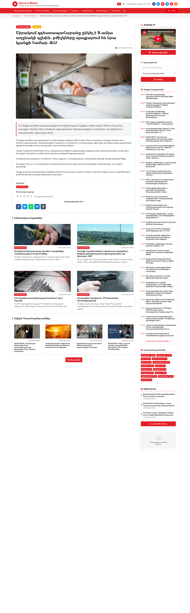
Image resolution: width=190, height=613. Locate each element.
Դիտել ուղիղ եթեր (159, 52)
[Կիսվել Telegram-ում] (37, 206)
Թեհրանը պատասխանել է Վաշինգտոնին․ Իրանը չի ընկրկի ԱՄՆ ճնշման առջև (159, 198)
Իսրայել (146, 369)
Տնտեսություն (102, 10)
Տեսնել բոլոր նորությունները (157, 341)
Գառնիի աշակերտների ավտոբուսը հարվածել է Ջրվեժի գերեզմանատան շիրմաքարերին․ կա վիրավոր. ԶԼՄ (102, 253)
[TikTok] (171, 4)
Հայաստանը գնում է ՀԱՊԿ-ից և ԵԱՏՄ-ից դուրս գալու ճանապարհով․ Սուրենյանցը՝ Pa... (160, 310)
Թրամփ (146, 380)
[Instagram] (176, 4)
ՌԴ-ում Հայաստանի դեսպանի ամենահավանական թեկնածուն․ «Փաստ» (159, 173)
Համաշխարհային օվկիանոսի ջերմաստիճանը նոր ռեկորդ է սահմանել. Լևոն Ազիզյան (57, 345)
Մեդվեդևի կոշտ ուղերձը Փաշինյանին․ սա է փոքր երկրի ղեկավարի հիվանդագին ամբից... (160, 284)
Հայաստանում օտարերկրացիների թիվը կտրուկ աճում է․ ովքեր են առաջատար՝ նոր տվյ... (160, 147)
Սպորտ (74, 10)
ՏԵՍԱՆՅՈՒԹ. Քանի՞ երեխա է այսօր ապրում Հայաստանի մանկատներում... (159, 404)
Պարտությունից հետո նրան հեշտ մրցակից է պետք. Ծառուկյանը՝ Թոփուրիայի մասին (159, 293)
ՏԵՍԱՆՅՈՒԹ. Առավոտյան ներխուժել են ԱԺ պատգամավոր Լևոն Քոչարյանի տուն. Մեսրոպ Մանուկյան (24, 347)
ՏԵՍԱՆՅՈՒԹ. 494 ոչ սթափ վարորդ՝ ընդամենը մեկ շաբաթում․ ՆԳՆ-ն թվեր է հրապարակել (119, 346)
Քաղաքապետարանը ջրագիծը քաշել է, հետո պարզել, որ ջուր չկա (159, 395)
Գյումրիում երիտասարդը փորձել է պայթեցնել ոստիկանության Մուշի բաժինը (39, 252)
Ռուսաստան (159, 359)
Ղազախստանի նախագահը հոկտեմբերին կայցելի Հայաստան (160, 334)
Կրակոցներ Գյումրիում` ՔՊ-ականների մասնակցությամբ (97, 299)
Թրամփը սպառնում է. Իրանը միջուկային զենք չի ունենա (158, 277)
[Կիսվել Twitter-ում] (24, 206)
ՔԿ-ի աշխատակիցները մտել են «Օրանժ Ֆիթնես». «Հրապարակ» (159, 123)
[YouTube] (162, 4)
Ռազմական (87, 10)
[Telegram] (167, 4)
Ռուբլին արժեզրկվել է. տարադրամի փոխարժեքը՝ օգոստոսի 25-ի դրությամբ (161, 164)
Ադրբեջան (159, 369)
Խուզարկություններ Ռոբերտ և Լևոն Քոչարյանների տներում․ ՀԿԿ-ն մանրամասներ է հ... (160, 130)
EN (123, 4)
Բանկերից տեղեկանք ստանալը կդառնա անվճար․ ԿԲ (159, 245)
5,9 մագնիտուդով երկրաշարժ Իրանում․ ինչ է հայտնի (38, 299)
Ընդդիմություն (166, 376)
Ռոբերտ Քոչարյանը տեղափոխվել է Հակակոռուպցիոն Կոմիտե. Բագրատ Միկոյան (160, 105)
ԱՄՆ (146, 359)
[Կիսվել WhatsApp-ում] (31, 206)
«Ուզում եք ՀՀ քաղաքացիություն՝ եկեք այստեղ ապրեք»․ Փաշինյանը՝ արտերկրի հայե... (160, 318)
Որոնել (160, 79)
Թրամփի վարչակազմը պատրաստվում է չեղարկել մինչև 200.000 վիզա (159, 96)
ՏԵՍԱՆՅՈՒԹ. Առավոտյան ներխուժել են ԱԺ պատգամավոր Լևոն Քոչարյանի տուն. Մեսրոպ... (159, 139)
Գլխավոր (15, 16)
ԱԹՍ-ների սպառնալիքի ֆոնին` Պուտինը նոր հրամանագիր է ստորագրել (159, 269)
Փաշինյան (147, 373)
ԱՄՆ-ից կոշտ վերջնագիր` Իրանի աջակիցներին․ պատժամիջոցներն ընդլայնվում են (160, 215)
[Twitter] (158, 4)
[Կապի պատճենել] (43, 206)
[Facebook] (154, 4)
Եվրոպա (161, 373)
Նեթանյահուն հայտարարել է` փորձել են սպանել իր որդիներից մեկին (159, 252)
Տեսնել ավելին (73, 360)
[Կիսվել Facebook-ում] (18, 206)
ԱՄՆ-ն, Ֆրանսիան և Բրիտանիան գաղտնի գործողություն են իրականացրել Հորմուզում (160, 181)
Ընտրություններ (161, 362)
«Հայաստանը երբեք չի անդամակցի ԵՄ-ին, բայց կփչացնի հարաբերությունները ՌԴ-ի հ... (161, 327)
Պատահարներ (42, 10)
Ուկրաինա (147, 366)
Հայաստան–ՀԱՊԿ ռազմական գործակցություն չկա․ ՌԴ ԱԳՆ (158, 230)
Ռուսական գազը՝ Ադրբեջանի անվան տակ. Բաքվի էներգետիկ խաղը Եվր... (158, 414)
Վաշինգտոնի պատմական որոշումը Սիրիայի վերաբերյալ (160, 223)
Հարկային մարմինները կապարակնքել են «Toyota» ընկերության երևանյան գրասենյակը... (157, 114)
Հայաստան (148, 355)
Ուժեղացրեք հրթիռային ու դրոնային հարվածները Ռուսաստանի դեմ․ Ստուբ (156, 190)
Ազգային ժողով (149, 376)
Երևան (160, 366)
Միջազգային (164, 355)
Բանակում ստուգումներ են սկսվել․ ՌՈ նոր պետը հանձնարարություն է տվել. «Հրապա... (160, 156)
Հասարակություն (60, 10)
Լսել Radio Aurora (159, 424)
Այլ (124, 10)
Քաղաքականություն (23, 10)
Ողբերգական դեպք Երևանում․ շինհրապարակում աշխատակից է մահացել (89, 345)
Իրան (146, 362)
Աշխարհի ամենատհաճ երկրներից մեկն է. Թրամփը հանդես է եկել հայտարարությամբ (160, 301)
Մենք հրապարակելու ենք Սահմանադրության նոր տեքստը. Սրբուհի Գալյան (160, 207)
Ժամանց (115, 10)
